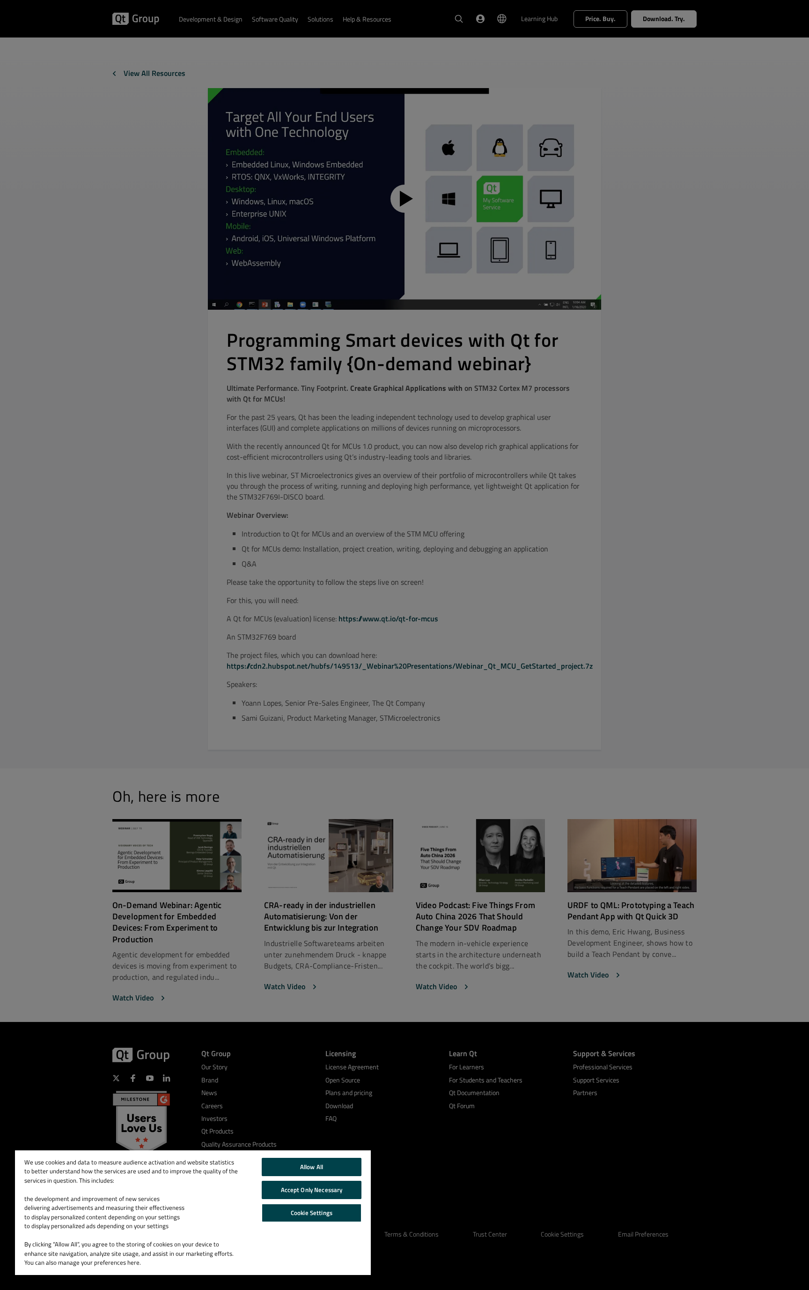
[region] (193, 1212)
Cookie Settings (311, 1212)
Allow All (311, 1166)
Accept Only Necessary (312, 1189)
